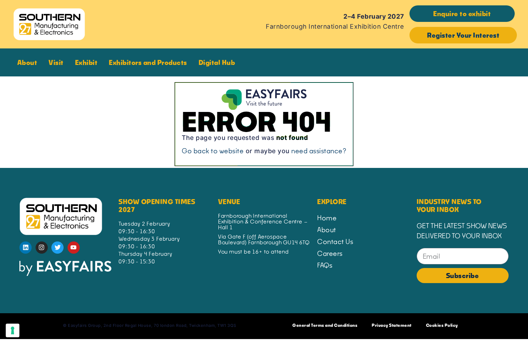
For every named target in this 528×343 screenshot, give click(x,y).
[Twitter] (57, 247)
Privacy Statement (392, 325)
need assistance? (318, 151)
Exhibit (86, 62)
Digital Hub (217, 62)
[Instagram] (42, 247)
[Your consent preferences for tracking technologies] (12, 330)
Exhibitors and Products (148, 62)
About (27, 62)
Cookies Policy (442, 325)
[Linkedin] (25, 247)
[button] (462, 13)
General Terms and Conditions (324, 325)
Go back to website (213, 151)
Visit (56, 62)
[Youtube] (74, 247)
